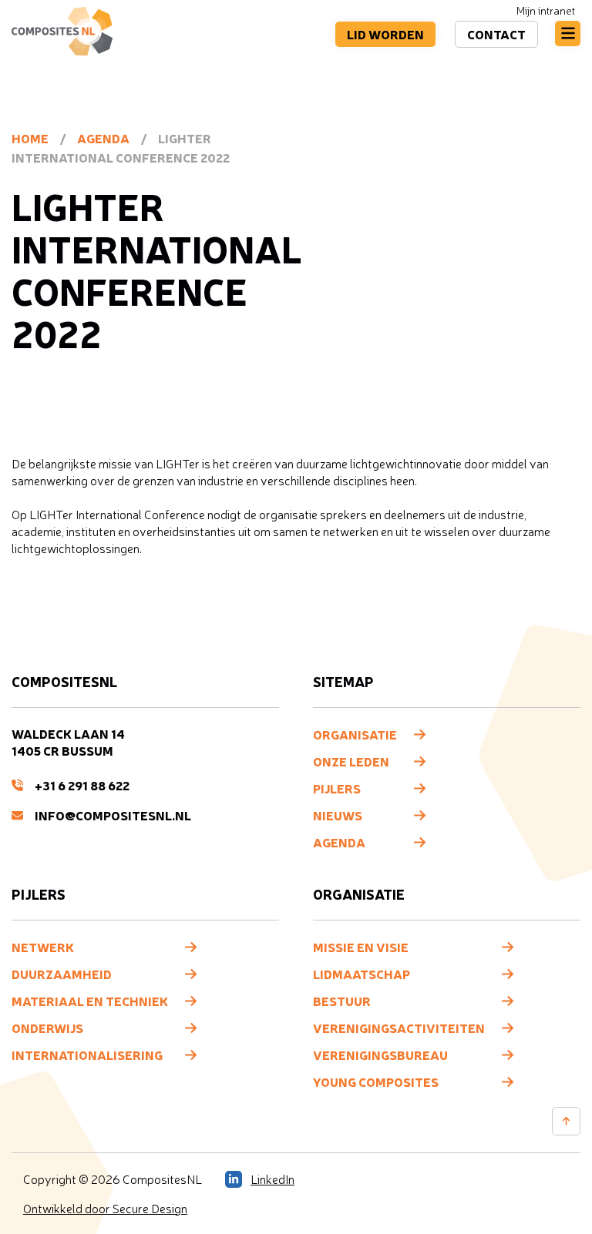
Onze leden (351, 761)
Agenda (103, 137)
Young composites (376, 1081)
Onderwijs (47, 1027)
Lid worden (385, 33)
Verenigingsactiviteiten (399, 1027)
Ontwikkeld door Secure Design (105, 1208)
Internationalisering (87, 1054)
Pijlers (337, 788)
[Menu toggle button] (567, 33)
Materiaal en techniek (90, 1000)
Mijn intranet (545, 10)
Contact (496, 33)
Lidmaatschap (361, 973)
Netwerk (43, 946)
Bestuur (342, 1000)
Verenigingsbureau (380, 1054)
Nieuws (337, 814)
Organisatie (355, 734)
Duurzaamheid (62, 973)
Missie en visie (361, 946)
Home (30, 137)
